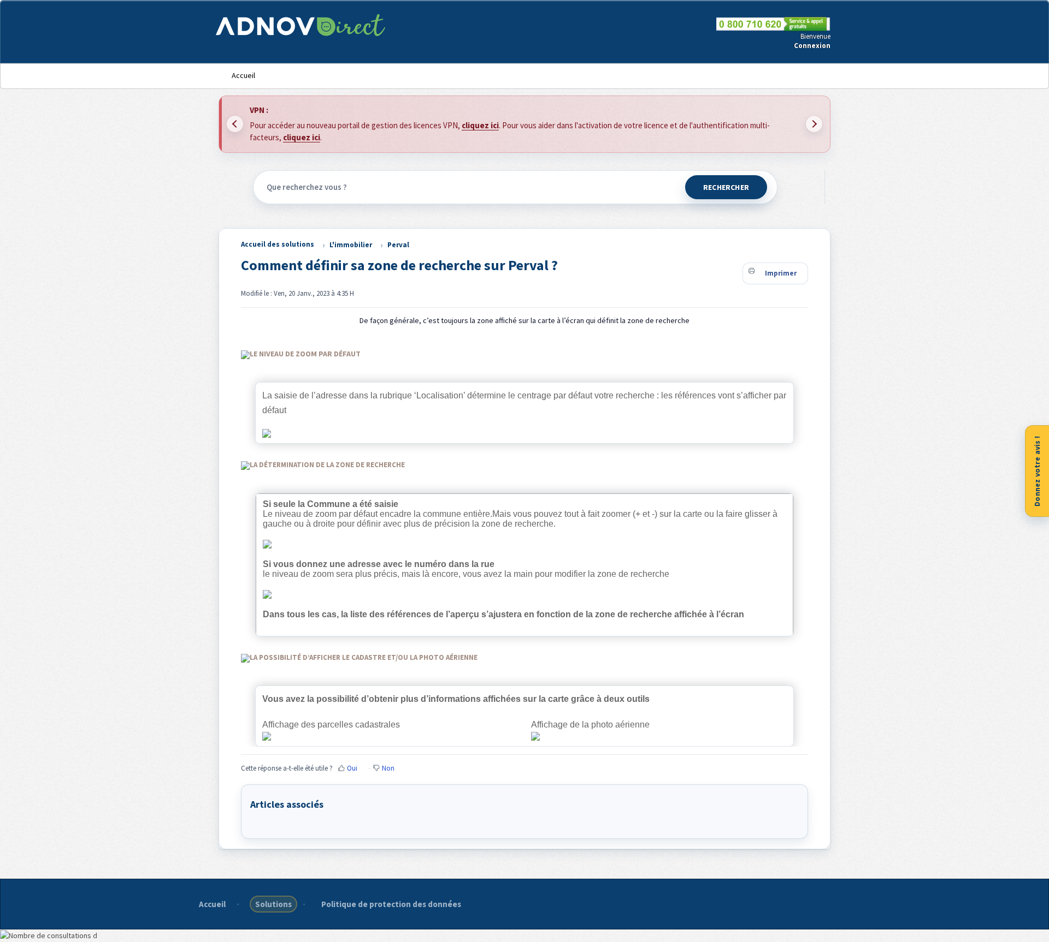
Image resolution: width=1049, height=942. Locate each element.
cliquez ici (480, 125)
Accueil (243, 75)
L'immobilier (350, 244)
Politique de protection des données (391, 904)
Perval (398, 244)
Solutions (273, 904)
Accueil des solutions (277, 244)
